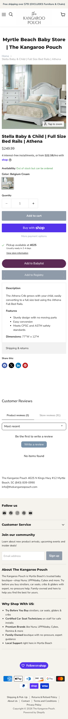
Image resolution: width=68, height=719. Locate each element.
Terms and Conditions (45, 701)
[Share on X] (11, 365)
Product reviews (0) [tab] (18, 415)
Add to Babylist (34, 263)
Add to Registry (34, 275)
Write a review (34, 444)
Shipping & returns (17, 348)
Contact (25, 701)
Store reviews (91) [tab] (50, 415)
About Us (12, 701)
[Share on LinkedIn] (18, 365)
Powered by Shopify (34, 712)
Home (5, 56)
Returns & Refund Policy (44, 697)
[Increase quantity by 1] (33, 203)
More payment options (34, 236)
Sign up (54, 556)
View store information (17, 253)
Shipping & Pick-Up (17, 697)
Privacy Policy (34, 704)
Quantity (6, 195)
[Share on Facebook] (4, 365)
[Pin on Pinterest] (25, 365)
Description (13, 288)
